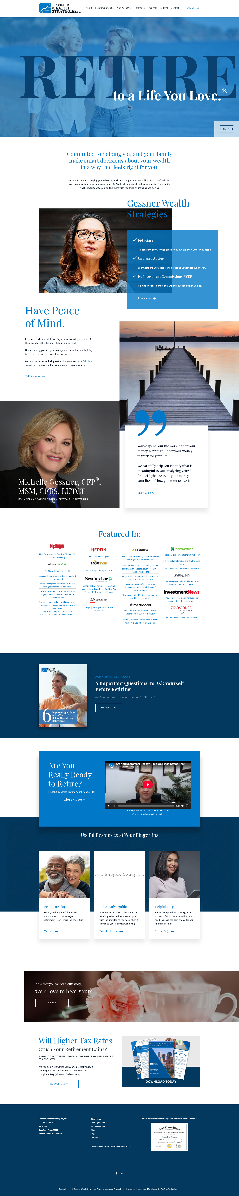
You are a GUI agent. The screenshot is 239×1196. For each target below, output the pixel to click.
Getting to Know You (100, 1122)
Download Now (108, 707)
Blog (93, 1130)
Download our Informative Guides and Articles (111, 1146)
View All (48, 931)
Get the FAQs (162, 931)
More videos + (74, 799)
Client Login (193, 8)
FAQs (93, 1134)
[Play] (108, 805)
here (147, 814)
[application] (148, 785)
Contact (226, 129)
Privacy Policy (119, 1189)
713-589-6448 (56, 1133)
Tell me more (33, 376)
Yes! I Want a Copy (59, 1083)
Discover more (145, 492)
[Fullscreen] (187, 805)
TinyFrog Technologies (170, 1189)
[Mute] (182, 805)
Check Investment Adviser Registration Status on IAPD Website (169, 1118)
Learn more (144, 298)
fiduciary (87, 361)
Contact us (52, 1002)
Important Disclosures (137, 1189)
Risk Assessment (98, 1126)
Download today (108, 931)
